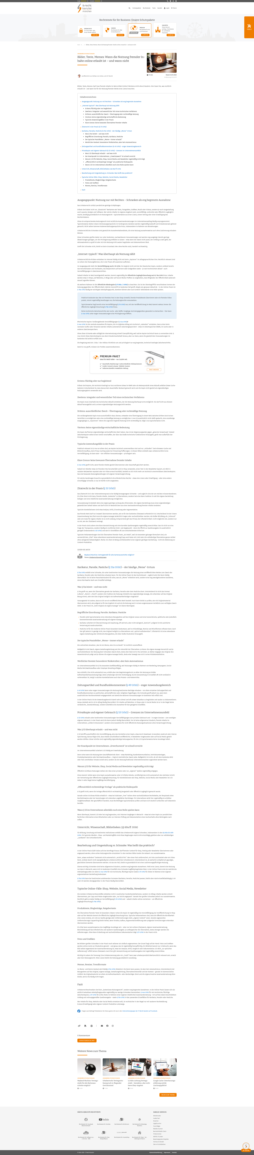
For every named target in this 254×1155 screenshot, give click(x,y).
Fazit (83, 190)
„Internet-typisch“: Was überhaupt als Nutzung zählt (100, 106)
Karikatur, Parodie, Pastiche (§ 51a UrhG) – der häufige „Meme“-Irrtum (107, 131)
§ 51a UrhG (115, 567)
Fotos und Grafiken (92, 183)
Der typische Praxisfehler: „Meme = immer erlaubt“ (103, 139)
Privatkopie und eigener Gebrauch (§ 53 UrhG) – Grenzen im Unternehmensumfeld (111, 151)
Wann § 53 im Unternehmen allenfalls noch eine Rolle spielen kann (109, 165)
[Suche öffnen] (129, 8)
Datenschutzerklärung (155, 1152)
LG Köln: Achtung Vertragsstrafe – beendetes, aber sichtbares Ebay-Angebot (139, 1083)
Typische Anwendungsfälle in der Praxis (99, 120)
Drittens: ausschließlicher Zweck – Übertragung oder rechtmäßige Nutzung (112, 114)
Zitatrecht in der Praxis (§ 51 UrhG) (94, 127)
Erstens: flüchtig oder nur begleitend (98, 108)
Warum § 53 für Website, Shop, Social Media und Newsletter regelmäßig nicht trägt (115, 159)
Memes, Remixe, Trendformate (96, 186)
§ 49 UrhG (132, 685)
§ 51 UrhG (109, 488)
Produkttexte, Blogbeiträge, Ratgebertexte (100, 180)
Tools (154, 8)
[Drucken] (91, 1026)
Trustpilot (96, 1)
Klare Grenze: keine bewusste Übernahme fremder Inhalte (106, 123)
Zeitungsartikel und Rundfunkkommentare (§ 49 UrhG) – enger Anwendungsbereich (111, 146)
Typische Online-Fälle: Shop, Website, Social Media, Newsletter (104, 177)
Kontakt (174, 1152)
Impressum (167, 1152)
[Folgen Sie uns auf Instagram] (173, 1)
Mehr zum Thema (168, 1095)
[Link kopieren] (78, 1026)
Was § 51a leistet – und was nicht (97, 134)
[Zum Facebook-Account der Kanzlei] (107, 1026)
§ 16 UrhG (121, 304)
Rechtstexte (146, 8)
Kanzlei (159, 8)
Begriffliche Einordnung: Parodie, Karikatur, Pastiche (104, 137)
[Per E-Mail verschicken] (101, 1026)
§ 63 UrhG (97, 531)
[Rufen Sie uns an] (167, 1)
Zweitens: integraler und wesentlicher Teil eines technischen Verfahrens (111, 111)
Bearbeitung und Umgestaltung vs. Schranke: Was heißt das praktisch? (107, 173)
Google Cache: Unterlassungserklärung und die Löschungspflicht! (164, 1083)
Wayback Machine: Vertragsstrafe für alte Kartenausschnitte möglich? (109, 555)
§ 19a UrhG (81, 290)
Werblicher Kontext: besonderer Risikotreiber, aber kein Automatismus (110, 142)
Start (78, 44)
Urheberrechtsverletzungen (85, 53)
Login (167, 8)
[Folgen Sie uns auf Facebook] (176, 1)
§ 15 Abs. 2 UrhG (121, 285)
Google (82, 1)
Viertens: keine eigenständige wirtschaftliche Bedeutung (105, 117)
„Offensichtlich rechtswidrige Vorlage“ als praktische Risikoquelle (109, 162)
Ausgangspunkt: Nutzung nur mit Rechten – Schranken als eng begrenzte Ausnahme (111, 101)
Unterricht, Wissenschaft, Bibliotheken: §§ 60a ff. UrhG (101, 169)
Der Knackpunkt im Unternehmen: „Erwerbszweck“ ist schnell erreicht (110, 156)
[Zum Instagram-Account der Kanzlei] (113, 1026)
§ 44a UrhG (85, 314)
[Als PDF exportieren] (85, 1026)
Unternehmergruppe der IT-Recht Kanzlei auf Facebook (139, 1011)
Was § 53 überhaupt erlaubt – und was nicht (101, 153)
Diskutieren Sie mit (87, 1040)
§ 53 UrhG (122, 712)
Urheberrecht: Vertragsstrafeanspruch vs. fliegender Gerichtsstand (113, 1083)
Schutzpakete (136, 8)
